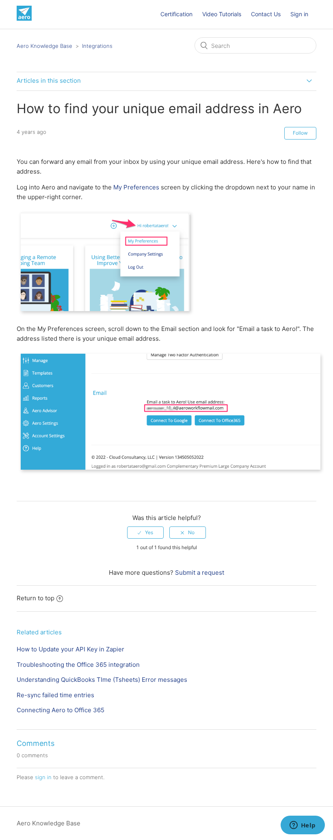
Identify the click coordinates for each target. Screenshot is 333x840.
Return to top (35, 598)
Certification (176, 14)
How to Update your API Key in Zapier (70, 649)
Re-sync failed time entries (55, 695)
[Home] (24, 18)
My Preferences (136, 187)
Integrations (97, 46)
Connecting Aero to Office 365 (60, 710)
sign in (43, 777)
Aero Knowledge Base (44, 46)
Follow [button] (300, 133)
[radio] (145, 532)
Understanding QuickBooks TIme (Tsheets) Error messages (102, 679)
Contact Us (266, 14)
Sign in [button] (299, 14)
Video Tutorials (221, 14)
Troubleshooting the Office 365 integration (78, 664)
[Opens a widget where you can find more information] (302, 826)
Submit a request (199, 572)
